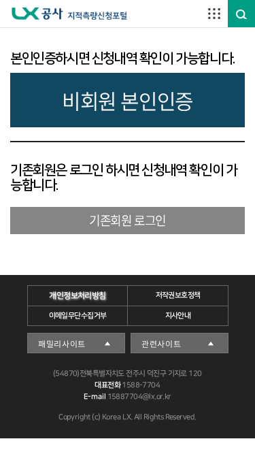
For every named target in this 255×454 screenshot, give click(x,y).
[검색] (242, 14)
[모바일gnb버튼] (214, 13)
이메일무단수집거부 (77, 316)
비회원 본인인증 (127, 100)
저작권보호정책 (177, 295)
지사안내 (177, 316)
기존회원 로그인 (127, 220)
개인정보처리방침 (77, 295)
